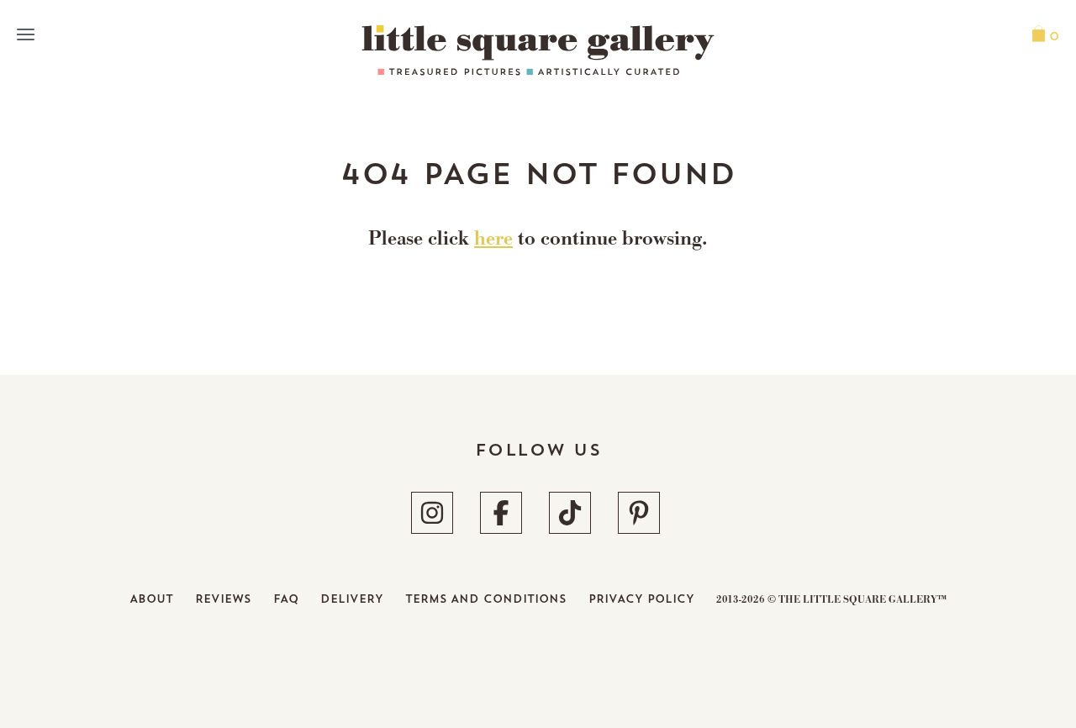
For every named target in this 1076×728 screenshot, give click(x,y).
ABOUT (151, 598)
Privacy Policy (641, 598)
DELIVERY (351, 598)
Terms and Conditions (486, 598)
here (493, 240)
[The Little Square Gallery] (538, 50)
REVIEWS (223, 598)
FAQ (285, 598)
